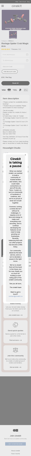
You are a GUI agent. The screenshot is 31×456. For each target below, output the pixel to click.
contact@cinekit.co (16, 296)
